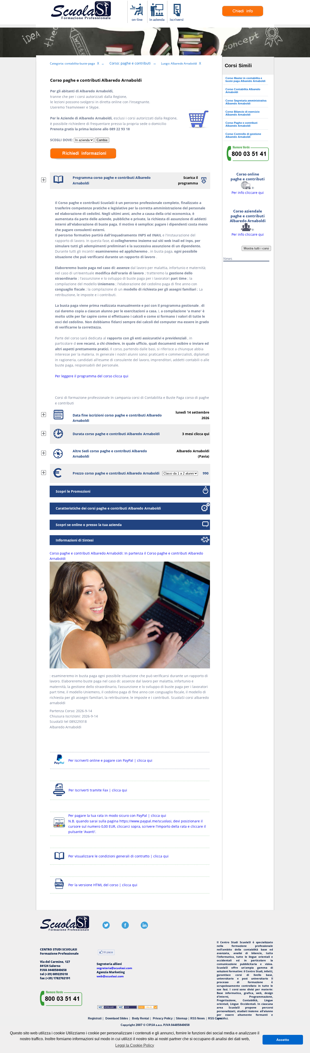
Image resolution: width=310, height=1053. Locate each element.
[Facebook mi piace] (106, 953)
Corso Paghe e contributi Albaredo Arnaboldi (241, 124)
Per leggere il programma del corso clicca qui (91, 376)
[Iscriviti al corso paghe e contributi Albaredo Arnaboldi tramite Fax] (59, 796)
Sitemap (181, 1018)
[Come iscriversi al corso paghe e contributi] (177, 20)
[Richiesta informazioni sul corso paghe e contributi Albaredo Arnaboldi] (243, 16)
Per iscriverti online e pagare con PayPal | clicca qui (110, 760)
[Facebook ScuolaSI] (125, 928)
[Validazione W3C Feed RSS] (147, 1008)
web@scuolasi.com (110, 976)
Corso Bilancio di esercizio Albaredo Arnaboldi (242, 113)
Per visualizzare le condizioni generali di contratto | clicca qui (118, 856)
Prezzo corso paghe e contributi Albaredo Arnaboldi (116, 473)
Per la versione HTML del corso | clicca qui (102, 885)
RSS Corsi (215, 1018)
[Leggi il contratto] (59, 860)
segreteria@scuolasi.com (114, 968)
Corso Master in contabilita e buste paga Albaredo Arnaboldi (245, 79)
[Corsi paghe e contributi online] (137, 20)
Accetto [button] (282, 1040)
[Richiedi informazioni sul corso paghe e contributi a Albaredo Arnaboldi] (83, 163)
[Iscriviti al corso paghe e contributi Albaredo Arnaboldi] (199, 126)
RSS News (197, 1018)
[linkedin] (144, 928)
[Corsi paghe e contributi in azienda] (157, 20)
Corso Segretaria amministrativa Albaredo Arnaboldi (245, 102)
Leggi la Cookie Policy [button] (134, 1045)
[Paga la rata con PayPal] (59, 828)
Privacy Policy (163, 1018)
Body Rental (140, 1018)
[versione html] (59, 889)
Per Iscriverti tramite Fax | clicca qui (98, 790)
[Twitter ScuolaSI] (106, 928)
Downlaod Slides (116, 1018)
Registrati (94, 1018)
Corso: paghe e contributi (130, 63)
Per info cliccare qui (248, 223)
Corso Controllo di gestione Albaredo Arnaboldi (243, 135)
